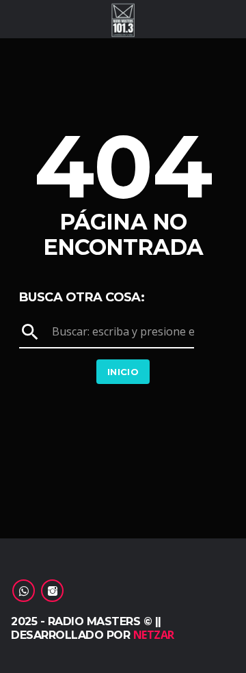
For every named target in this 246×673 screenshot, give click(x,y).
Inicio (123, 371)
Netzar (153, 634)
